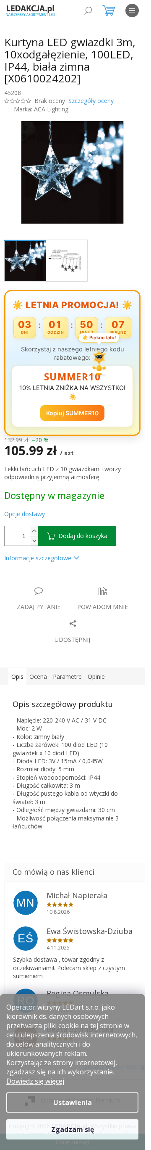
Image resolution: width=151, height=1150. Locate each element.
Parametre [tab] (67, 677)
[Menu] (132, 10)
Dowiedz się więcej (35, 1081)
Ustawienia (72, 1102)
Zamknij (63, 582)
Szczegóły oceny (91, 101)
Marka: (41, 109)
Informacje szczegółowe (37, 558)
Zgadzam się (72, 1129)
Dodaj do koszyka (82, 536)
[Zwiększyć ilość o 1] (34, 531)
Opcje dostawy (24, 514)
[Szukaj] (88, 10)
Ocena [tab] (38, 677)
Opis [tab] (17, 677)
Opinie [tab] (96, 677)
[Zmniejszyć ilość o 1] (34, 541)
